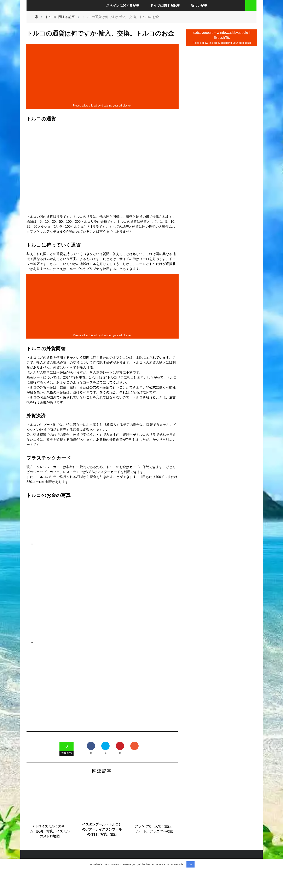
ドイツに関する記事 (165, 5)
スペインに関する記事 (122, 5)
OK (190, 864)
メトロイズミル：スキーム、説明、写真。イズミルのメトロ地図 (50, 831)
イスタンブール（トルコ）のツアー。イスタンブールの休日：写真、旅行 (102, 829)
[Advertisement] (102, 74)
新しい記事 (199, 5)
